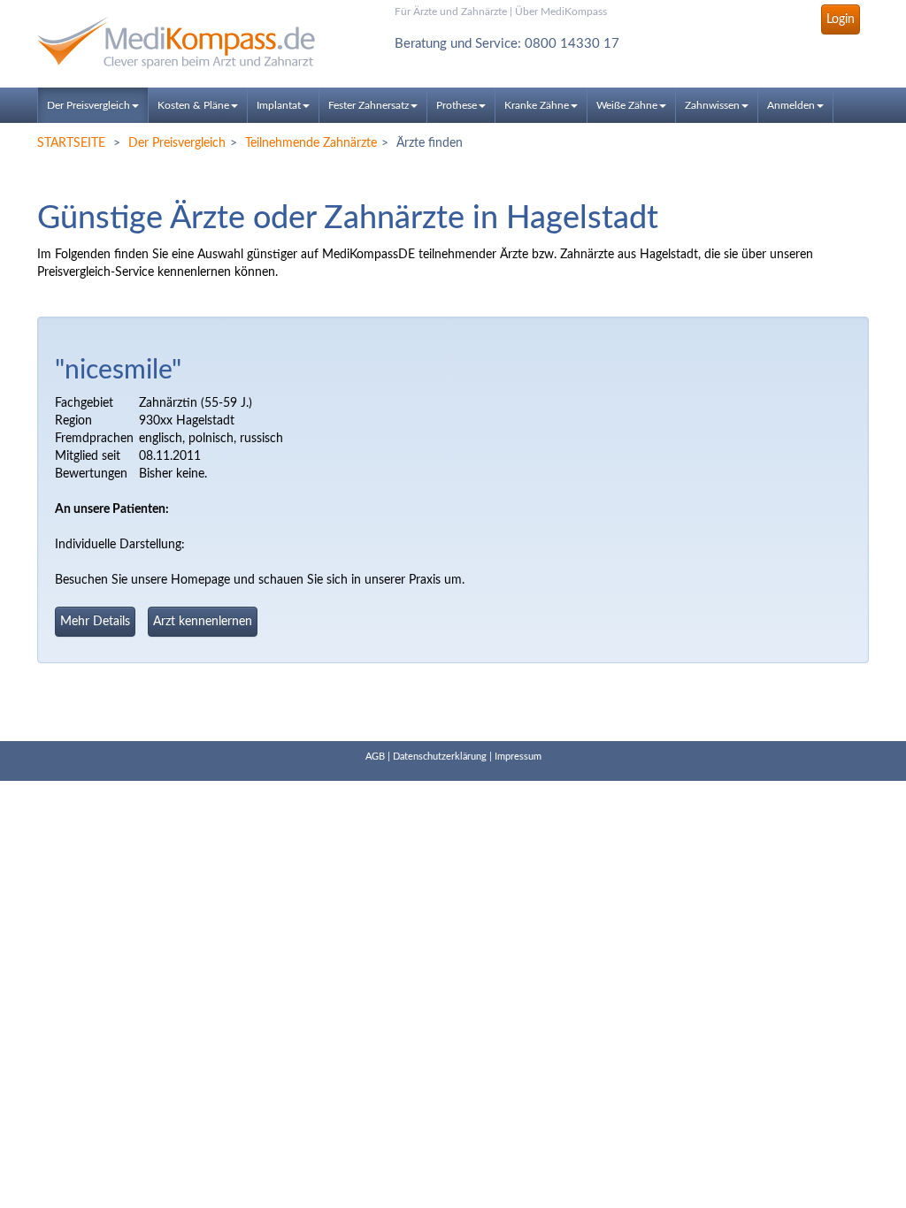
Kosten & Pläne (193, 105)
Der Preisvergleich (88, 105)
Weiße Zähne (626, 105)
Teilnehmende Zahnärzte (311, 143)
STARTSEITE (71, 143)
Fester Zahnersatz (368, 105)
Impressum (518, 756)
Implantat (279, 105)
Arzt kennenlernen (202, 621)
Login (840, 19)
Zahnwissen (712, 105)
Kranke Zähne (536, 105)
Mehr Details (95, 621)
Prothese (456, 105)
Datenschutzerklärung (440, 756)
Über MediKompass (561, 11)
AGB (375, 756)
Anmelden (791, 105)
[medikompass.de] (166, 43)
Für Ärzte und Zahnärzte (451, 11)
